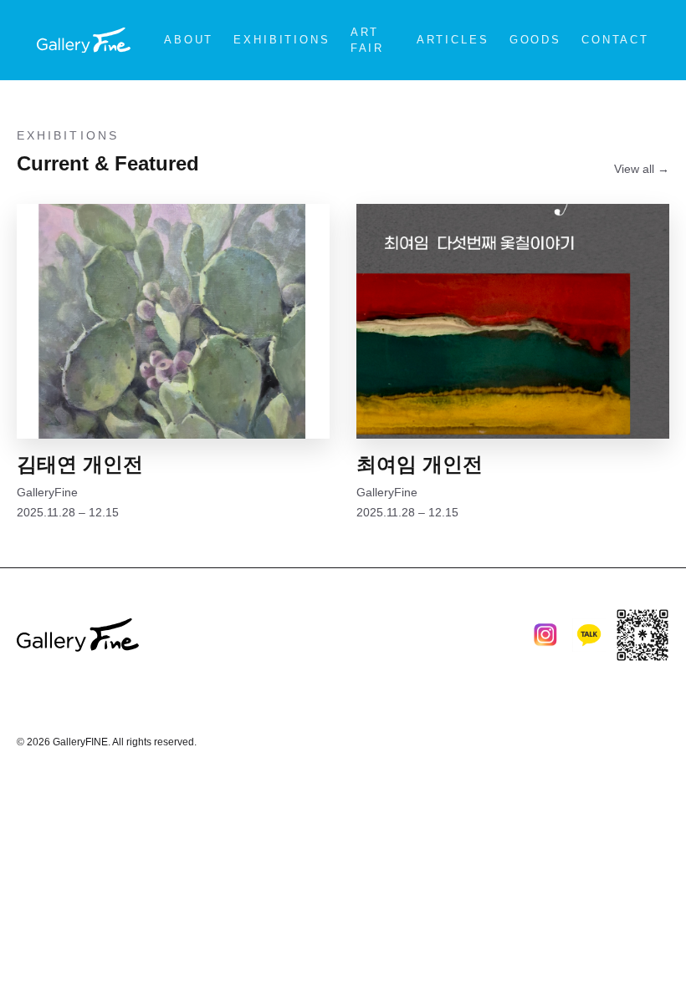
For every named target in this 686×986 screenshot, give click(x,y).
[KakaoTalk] (589, 635)
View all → (641, 168)
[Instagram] (545, 635)
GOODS (535, 39)
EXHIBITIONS (281, 39)
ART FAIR (367, 40)
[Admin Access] (655, 735)
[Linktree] (642, 635)
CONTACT (615, 39)
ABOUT (188, 39)
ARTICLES (453, 39)
